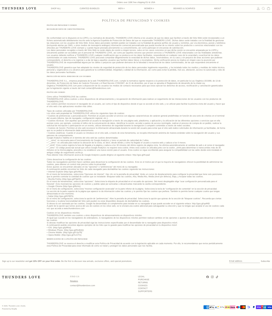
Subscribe (265, 261)
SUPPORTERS (145, 291)
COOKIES (142, 285)
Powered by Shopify (9, 309)
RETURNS (143, 282)
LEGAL (141, 276)
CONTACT (143, 288)
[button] (263, 8)
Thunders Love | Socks (16, 306)
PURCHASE (143, 279)
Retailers (74, 281)
